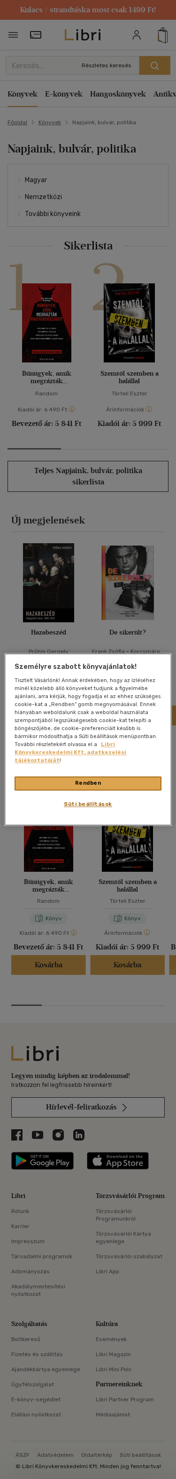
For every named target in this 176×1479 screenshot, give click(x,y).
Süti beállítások (88, 804)
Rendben (88, 783)
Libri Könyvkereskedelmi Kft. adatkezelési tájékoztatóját (70, 752)
